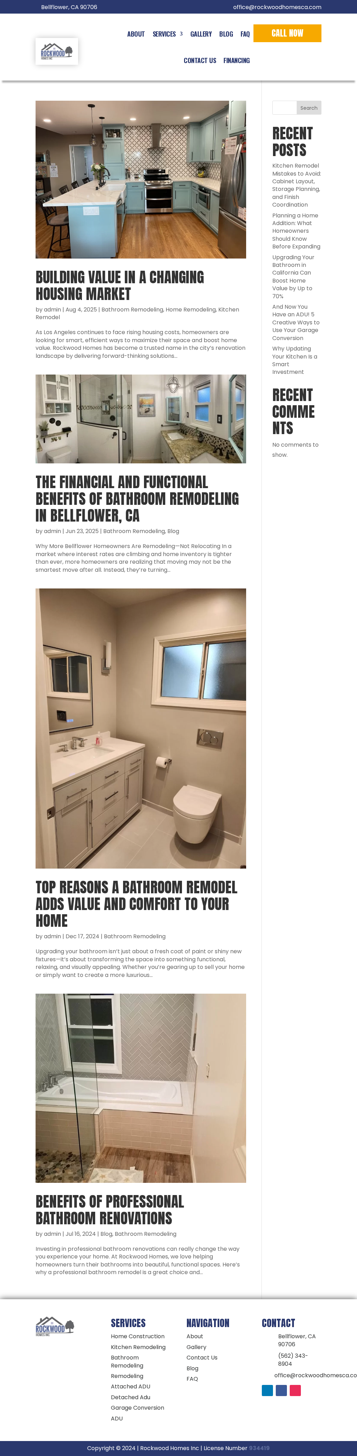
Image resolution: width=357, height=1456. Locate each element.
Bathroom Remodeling (132, 310)
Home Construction (138, 1336)
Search (309, 108)
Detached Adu (130, 1397)
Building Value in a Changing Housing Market (120, 285)
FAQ (245, 33)
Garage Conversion (137, 1408)
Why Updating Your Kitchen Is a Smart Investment (294, 360)
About (136, 33)
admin (52, 310)
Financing (236, 60)
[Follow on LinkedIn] (267, 1390)
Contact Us (200, 60)
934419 (259, 1448)
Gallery (201, 33)
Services (164, 33)
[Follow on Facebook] (281, 1390)
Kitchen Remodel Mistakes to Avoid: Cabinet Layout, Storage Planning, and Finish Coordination (296, 185)
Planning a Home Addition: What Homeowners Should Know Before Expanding (296, 231)
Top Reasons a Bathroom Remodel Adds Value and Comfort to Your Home (136, 904)
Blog (226, 33)
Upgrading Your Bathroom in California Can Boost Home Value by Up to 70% (293, 276)
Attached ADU (130, 1386)
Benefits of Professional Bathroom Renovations (110, 1210)
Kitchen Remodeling (138, 1347)
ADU (117, 1419)
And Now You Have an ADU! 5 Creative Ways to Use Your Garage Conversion (296, 322)
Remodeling (127, 1376)
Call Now (287, 33)
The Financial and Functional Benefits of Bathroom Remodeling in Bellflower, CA (137, 498)
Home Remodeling (191, 310)
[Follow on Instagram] (295, 1390)
